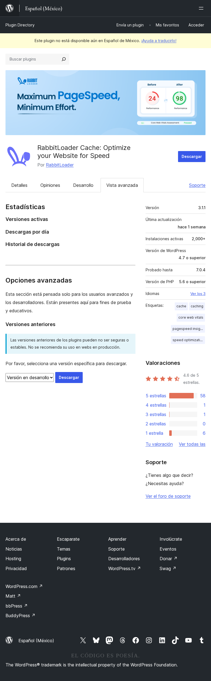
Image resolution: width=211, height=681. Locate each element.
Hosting (13, 558)
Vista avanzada (122, 185)
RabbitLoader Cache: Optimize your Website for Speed (84, 152)
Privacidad (16, 568)
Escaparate (68, 539)
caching (197, 306)
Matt (13, 596)
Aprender (117, 539)
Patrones (66, 568)
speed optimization (188, 340)
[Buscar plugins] (63, 59)
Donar (168, 558)
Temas (63, 549)
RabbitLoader (60, 165)
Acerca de (15, 539)
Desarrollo (83, 185)
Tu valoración (159, 444)
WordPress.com (24, 586)
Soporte (197, 185)
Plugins (64, 558)
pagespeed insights (189, 329)
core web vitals (190, 317)
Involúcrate (171, 539)
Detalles (19, 185)
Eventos (168, 549)
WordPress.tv (124, 568)
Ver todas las (192, 444)
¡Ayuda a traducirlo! (158, 40)
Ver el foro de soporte (168, 496)
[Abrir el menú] (202, 8)
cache (181, 306)
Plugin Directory (20, 25)
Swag (168, 568)
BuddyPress (20, 615)
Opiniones (50, 185)
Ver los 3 (198, 293)
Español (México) (36, 640)
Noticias (13, 549)
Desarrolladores (124, 558)
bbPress (16, 606)
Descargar (192, 156)
